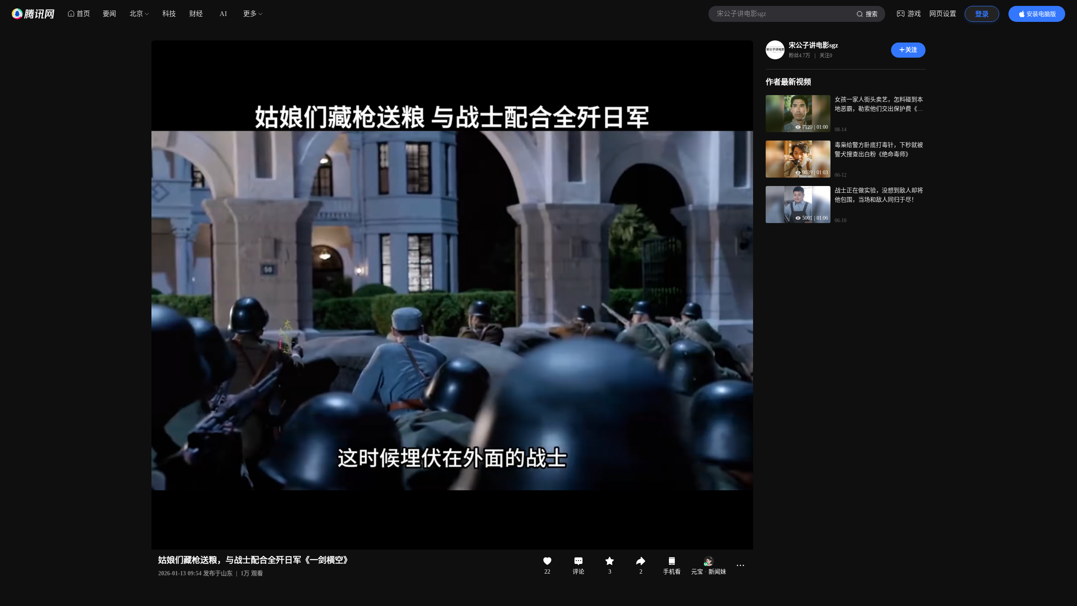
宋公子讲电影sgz (813, 45)
